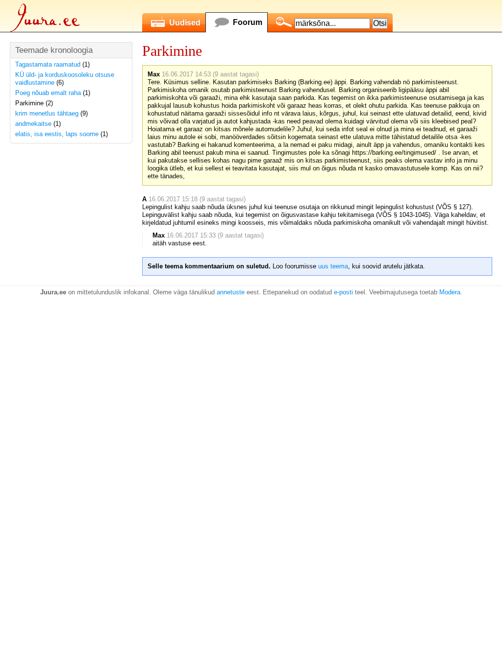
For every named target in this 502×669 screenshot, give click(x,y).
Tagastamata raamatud (47, 64)
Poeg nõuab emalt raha (48, 92)
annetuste (231, 292)
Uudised (185, 23)
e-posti (343, 292)
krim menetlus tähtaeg (46, 113)
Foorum (247, 22)
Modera (449, 292)
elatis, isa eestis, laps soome (57, 134)
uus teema (333, 266)
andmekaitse (33, 123)
